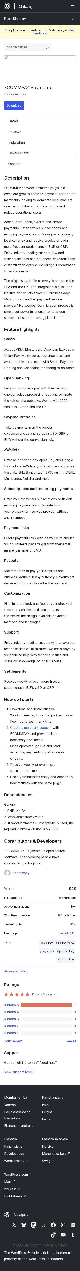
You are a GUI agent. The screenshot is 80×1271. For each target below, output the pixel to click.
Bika (45, 1105)
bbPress (12, 1189)
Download (14, 105)
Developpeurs (14, 1154)
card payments (65, 942)
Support (14, 164)
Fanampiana (13, 1146)
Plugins (47, 1112)
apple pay (47, 942)
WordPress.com (18, 1174)
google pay (47, 951)
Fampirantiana (52, 1097)
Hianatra (10, 1139)
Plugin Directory (15, 18)
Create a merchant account (31, 727)
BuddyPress (15, 1196)
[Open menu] (73, 6)
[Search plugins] (47, 47)
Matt (10, 1181)
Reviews (14, 132)
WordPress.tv (16, 1161)
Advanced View (16, 971)
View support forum (19, 1072)
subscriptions (66, 959)
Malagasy (21, 1215)
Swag (48, 1161)
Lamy (46, 1119)
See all (71, 1041)
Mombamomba (15, 1097)
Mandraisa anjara (55, 1139)
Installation (16, 142)
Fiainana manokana (18, 1126)
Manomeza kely (56, 1154)
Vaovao (10, 1105)
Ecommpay (17, 94)
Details (13, 121)
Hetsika (48, 1146)
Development (18, 153)
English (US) (67, 933)
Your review (13, 1041)
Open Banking (65, 951)
